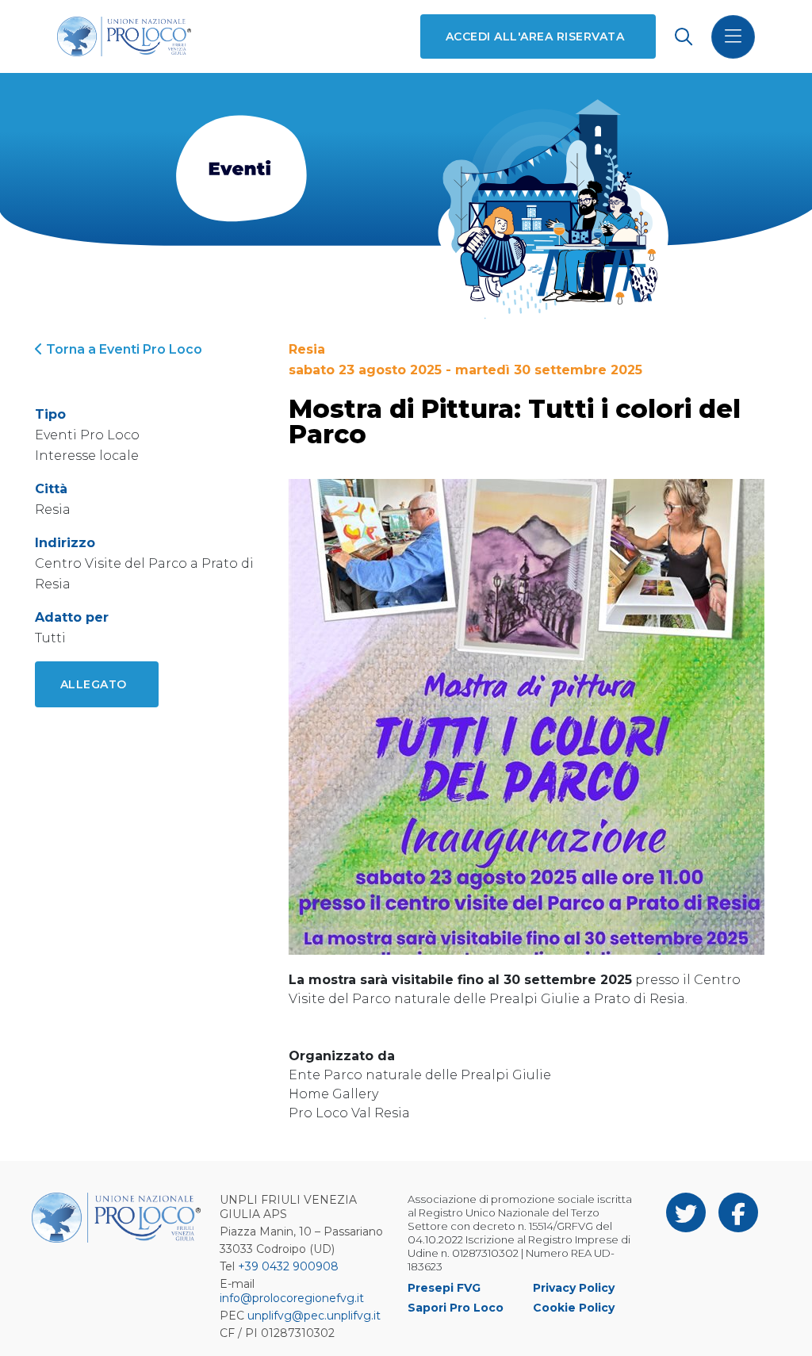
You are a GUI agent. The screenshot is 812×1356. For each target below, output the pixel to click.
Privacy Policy (574, 1288)
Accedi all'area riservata (535, 36)
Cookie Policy (574, 1307)
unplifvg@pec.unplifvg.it (314, 1315)
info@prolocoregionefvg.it (292, 1298)
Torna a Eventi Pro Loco (122, 349)
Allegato (93, 684)
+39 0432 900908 (288, 1266)
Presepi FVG (444, 1288)
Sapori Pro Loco (456, 1307)
